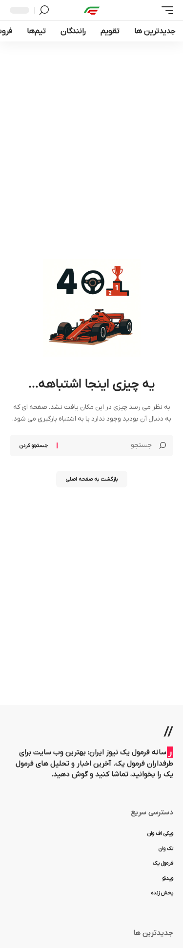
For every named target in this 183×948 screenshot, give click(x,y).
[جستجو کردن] (44, 10)
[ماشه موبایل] (165, 10)
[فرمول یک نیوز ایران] (91, 10)
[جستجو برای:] (108, 445)
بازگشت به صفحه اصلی (92, 479)
